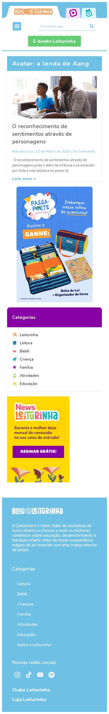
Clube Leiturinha (31, 690)
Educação (26, 634)
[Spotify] (51, 675)
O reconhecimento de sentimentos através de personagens (42, 134)
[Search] (91, 26)
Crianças (25, 604)
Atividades (27, 624)
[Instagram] (17, 675)
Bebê (22, 594)
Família (24, 614)
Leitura (23, 584)
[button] (17, 26)
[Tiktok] (29, 675)
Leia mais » (24, 179)
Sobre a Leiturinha (34, 645)
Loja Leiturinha (29, 699)
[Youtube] (40, 675)
